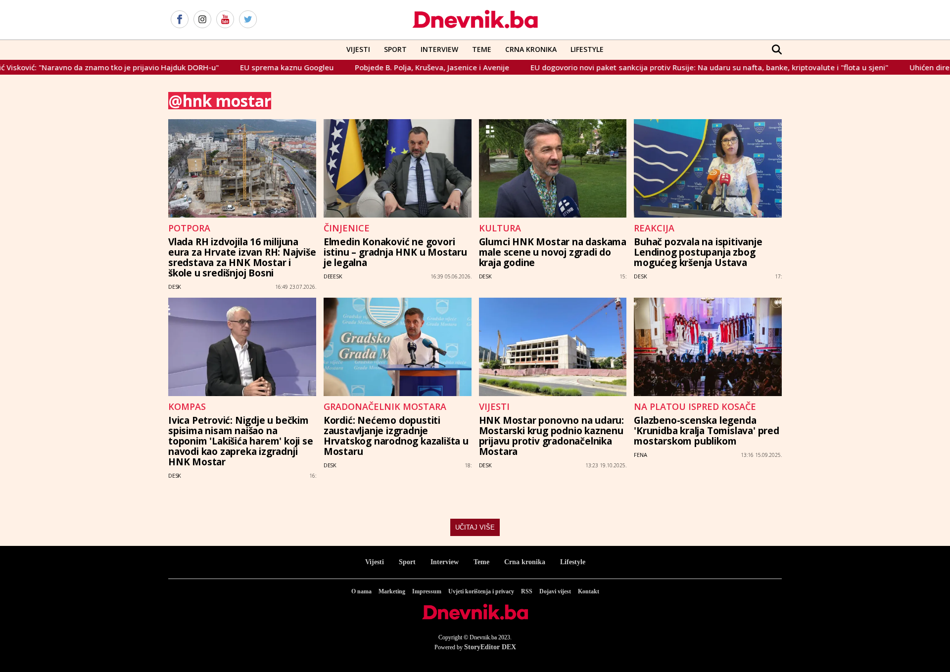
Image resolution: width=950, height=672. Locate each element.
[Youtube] (225, 19)
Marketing (392, 591)
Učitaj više (475, 527)
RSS (526, 591)
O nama (361, 591)
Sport (395, 49)
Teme (481, 49)
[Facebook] (180, 19)
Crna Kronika (531, 49)
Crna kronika (524, 562)
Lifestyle (587, 49)
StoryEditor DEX (490, 647)
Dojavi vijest (555, 591)
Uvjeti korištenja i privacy (481, 591)
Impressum (426, 591)
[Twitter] (248, 19)
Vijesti (358, 49)
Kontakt (588, 591)
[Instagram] (202, 19)
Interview (439, 49)
